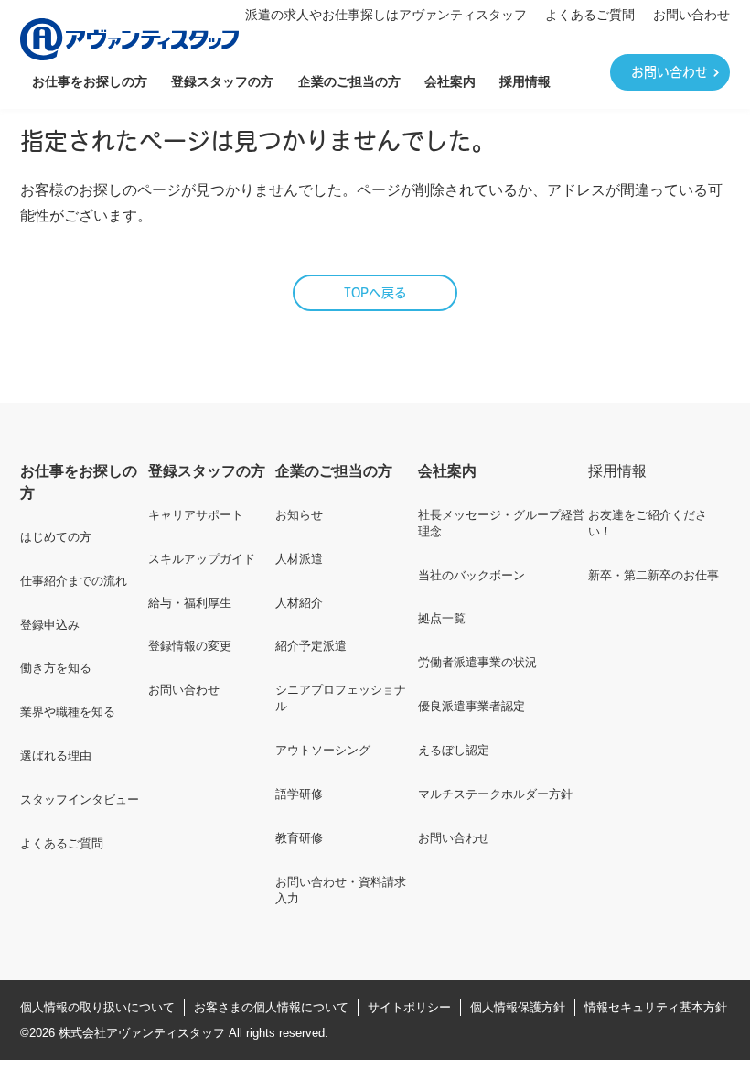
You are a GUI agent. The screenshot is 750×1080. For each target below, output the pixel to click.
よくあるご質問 (590, 14)
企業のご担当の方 (349, 81)
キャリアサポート (195, 515)
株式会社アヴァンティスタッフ (142, 1033)
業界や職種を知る (67, 711)
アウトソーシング (322, 750)
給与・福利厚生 (189, 603)
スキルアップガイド (201, 559)
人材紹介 (299, 603)
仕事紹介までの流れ (73, 581)
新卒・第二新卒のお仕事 (653, 575)
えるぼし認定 (453, 750)
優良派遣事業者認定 (471, 706)
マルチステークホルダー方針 (495, 794)
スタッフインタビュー (79, 799)
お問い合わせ (691, 14)
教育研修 (299, 838)
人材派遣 (299, 559)
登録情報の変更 (189, 646)
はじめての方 (55, 537)
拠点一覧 (442, 618)
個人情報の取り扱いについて (97, 1007)
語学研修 (299, 794)
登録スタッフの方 (222, 81)
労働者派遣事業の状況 (477, 662)
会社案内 (450, 81)
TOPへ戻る (375, 294)
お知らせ (299, 515)
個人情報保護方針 (517, 1007)
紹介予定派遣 (311, 646)
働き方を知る (55, 668)
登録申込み (50, 625)
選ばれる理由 (55, 755)
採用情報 (525, 81)
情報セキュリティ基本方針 (655, 1007)
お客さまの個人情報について (271, 1007)
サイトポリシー (409, 1007)
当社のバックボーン (471, 575)
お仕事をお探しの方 (89, 81)
